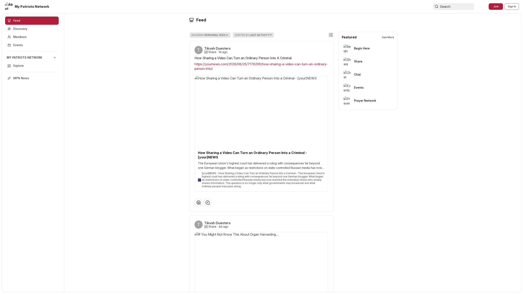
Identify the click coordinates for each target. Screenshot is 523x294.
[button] (27, 6)
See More (388, 37)
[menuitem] (32, 61)
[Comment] (207, 202)
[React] (198, 202)
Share (212, 52)
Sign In (512, 6)
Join (495, 6)
